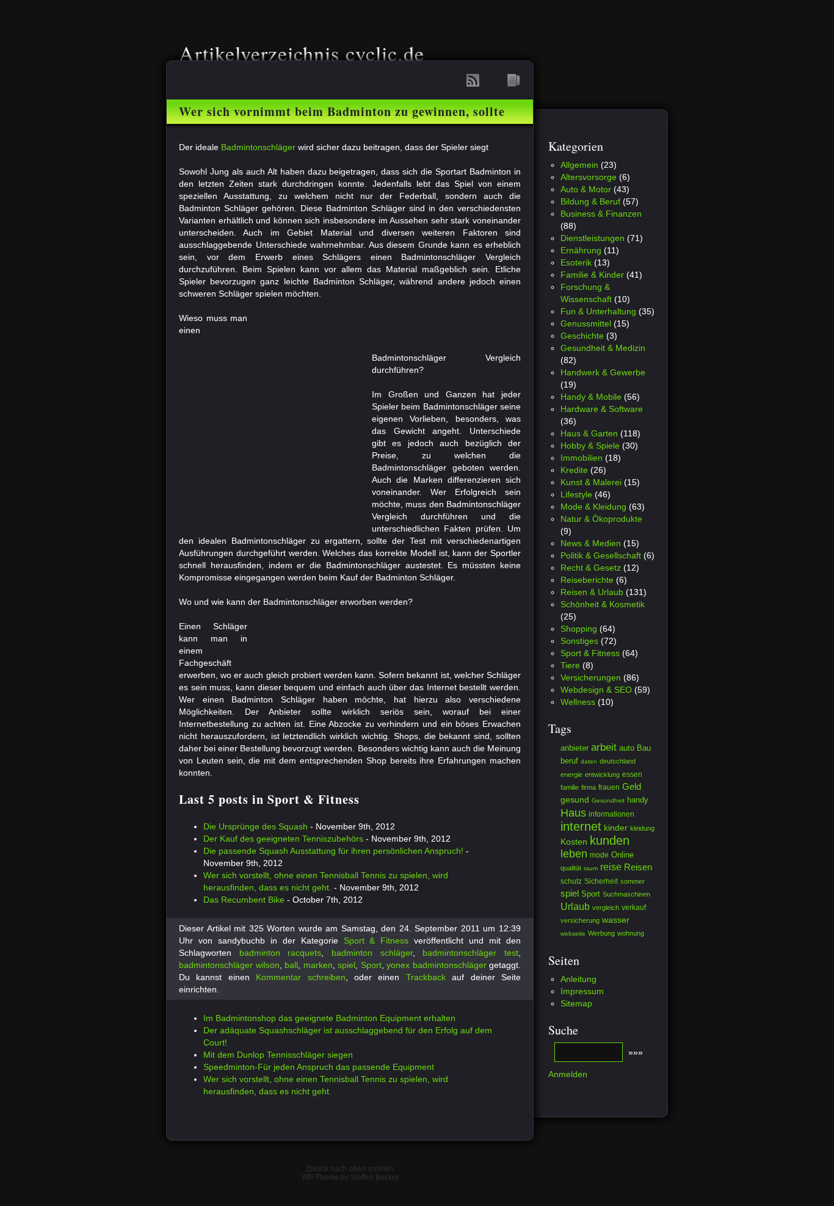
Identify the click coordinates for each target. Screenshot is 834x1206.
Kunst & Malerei (591, 482)
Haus (573, 813)
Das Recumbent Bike (244, 899)
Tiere (570, 665)
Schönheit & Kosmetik (602, 604)
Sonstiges (579, 641)
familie (569, 787)
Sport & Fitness (376, 940)
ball (291, 965)
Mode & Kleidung (593, 506)
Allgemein (579, 165)
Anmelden (567, 1074)
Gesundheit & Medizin (602, 348)
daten (589, 761)
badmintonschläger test (470, 953)
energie (571, 774)
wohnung (630, 933)
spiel (346, 965)
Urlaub (575, 906)
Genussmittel (585, 323)
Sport (371, 965)
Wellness (577, 702)
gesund (574, 799)
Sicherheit (601, 881)
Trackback (426, 977)
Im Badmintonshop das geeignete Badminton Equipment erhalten (329, 1018)
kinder (616, 827)
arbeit (604, 747)
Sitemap (576, 1003)
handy (637, 800)
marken (318, 965)
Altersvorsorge (588, 177)
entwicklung (602, 774)
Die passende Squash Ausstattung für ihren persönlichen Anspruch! (333, 851)
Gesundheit (608, 800)
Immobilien (581, 458)
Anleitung (578, 979)
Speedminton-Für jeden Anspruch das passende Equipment (318, 1067)
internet (580, 826)
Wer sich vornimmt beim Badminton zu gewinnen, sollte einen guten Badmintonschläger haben (342, 116)
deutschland (618, 761)
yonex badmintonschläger (436, 965)
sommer (632, 881)
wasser (615, 920)
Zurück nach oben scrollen (350, 1168)
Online (622, 855)
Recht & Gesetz (590, 567)
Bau (644, 748)
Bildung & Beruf (590, 201)
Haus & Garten (589, 433)
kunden (609, 840)
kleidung (642, 828)
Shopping (578, 629)
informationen (611, 814)
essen (632, 774)
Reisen (638, 867)
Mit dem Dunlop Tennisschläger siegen (278, 1055)
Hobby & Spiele (590, 445)
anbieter (574, 748)
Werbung (601, 933)
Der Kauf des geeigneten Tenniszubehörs (283, 838)
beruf (569, 761)
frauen (609, 787)
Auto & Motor (585, 189)
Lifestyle (576, 494)
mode (599, 855)
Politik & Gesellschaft (600, 555)
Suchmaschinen (626, 894)
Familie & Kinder (592, 275)
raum (591, 868)
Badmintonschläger (258, 147)
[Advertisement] (390, 330)
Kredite (574, 470)
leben (573, 854)
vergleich (605, 907)
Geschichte (582, 336)
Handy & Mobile (591, 397)
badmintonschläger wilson (229, 965)
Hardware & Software (601, 409)
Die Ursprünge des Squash (255, 826)
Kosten (573, 842)
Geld (631, 786)
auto (626, 748)
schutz (571, 881)
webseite (573, 933)
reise (611, 867)
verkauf (634, 907)
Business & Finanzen (601, 213)
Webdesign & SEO (596, 690)
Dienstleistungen (592, 238)
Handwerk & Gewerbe (602, 372)
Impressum (582, 991)
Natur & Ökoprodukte (601, 519)
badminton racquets (280, 953)
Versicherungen (590, 677)
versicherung (580, 920)
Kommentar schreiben (300, 977)
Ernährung (580, 250)
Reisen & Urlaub (591, 592)
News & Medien (590, 543)
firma (588, 787)
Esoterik (576, 262)
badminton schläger (372, 953)
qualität (570, 868)
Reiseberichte (587, 580)
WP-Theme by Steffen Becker (350, 1177)
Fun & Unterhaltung (598, 311)
